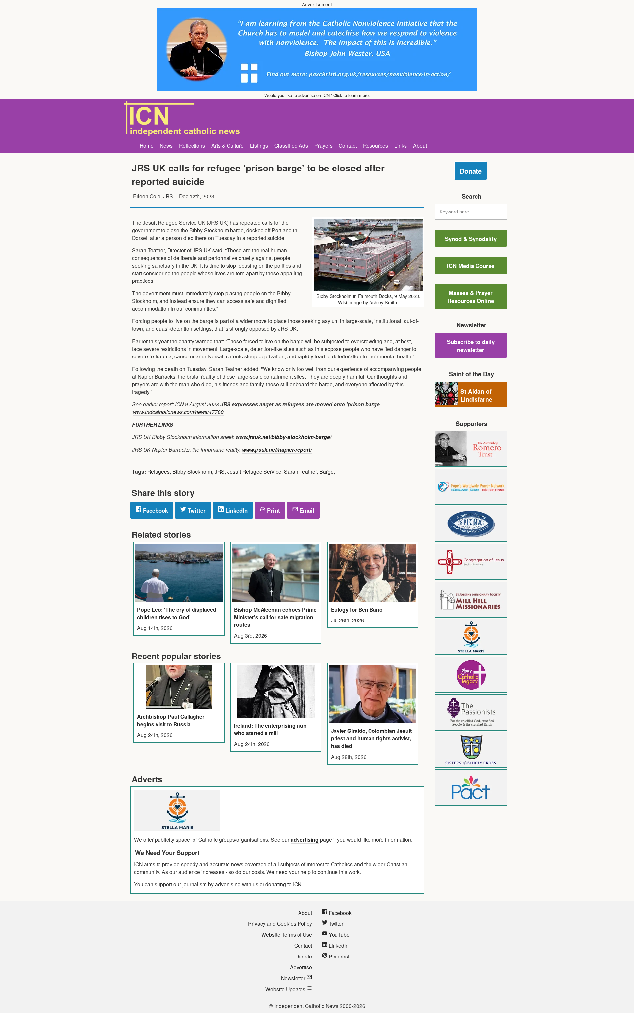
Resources (375, 145)
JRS (220, 471)
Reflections (192, 145)
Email (306, 510)
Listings (259, 145)
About (420, 145)
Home (147, 145)
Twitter (196, 510)
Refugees (158, 471)
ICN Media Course (470, 266)
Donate (471, 171)
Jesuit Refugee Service (254, 471)
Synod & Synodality (471, 239)
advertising (305, 839)
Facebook (154, 510)
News (166, 145)
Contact (348, 145)
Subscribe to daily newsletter (471, 346)
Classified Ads (291, 145)
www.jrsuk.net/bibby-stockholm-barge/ (283, 437)
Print (272, 510)
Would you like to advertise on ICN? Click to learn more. (317, 95)
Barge (326, 471)
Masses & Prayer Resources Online (470, 297)
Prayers (323, 145)
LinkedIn (236, 510)
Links (400, 145)
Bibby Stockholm (192, 471)
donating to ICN (283, 884)
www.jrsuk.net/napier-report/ (277, 449)
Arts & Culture (227, 145)
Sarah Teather (300, 471)
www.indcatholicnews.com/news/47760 (178, 411)
